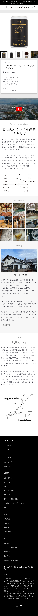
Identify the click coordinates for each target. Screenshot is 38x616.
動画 (5, 486)
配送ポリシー (8, 556)
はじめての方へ (8, 478)
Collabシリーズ (8, 466)
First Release (7, 445)
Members (6, 449)
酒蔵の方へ (7, 495)
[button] (3, 7)
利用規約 (6, 543)
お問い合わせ (8, 531)
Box (5, 453)
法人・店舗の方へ (9, 490)
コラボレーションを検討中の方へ (14, 503)
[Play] (19, 109)
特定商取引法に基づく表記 (12, 560)
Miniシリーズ (8, 462)
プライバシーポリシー (10, 547)
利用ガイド (7, 519)
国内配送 (6, 523)
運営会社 (6, 507)
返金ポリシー (8, 551)
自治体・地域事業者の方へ (12, 499)
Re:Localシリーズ (9, 458)
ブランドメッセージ (10, 482)
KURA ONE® (12, 614)
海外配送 (6, 527)
